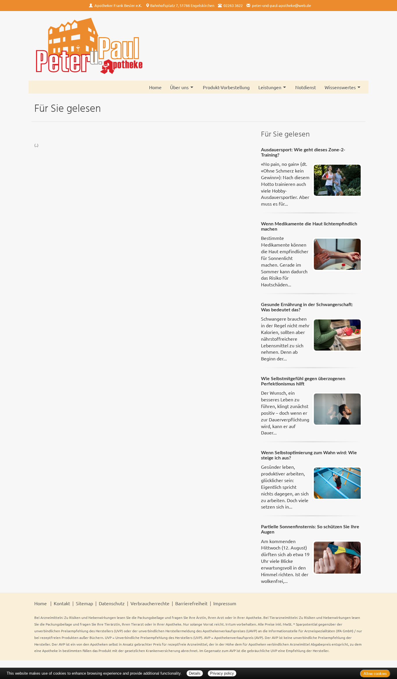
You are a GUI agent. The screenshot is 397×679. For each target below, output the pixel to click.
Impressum (224, 603)
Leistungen (269, 87)
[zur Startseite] (89, 46)
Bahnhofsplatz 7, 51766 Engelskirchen (182, 5)
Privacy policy (222, 673)
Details (195, 673)
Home (155, 87)
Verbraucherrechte (149, 603)
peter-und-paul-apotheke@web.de (281, 5)
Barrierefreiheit (191, 603)
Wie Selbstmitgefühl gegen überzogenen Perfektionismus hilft (303, 381)
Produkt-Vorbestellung (226, 87)
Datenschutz (112, 603)
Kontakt (62, 603)
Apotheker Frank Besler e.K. (118, 5)
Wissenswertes (340, 87)
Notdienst (305, 87)
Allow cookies (375, 673)
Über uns (179, 87)
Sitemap (84, 603)
